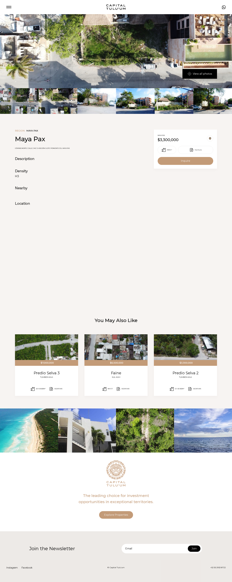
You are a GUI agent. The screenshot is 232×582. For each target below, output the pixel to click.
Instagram (12, 567)
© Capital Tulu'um (116, 567)
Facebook (26, 567)
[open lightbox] (19, 101)
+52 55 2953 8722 (218, 567)
